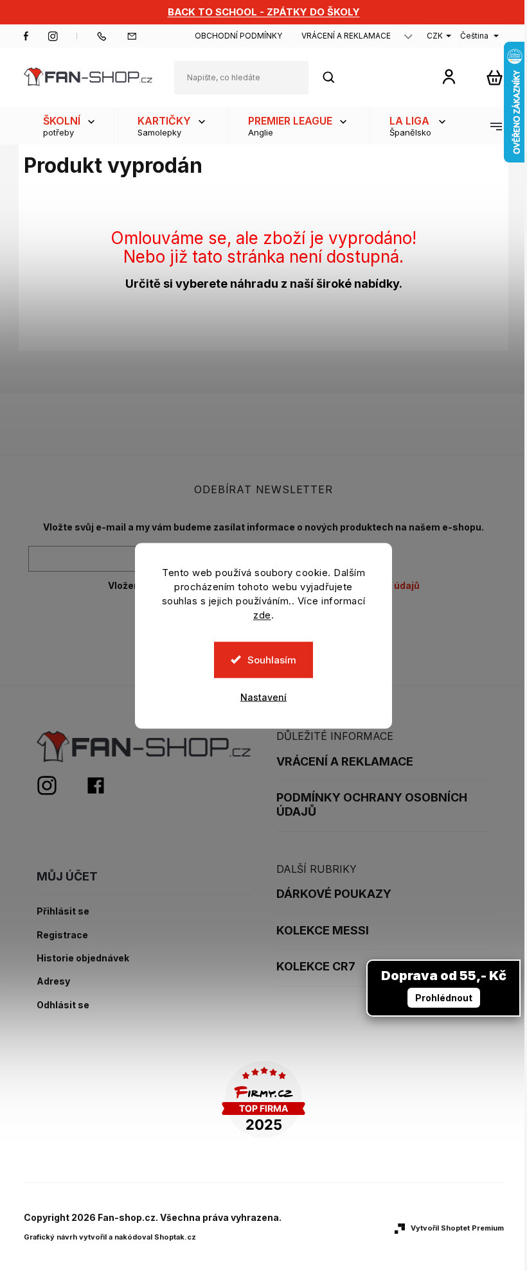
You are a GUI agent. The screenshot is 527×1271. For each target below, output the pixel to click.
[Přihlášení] (449, 76)
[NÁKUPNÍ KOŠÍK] (494, 77)
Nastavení (263, 696)
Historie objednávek (83, 958)
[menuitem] (71, 126)
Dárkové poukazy (333, 893)
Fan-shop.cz (26, 36)
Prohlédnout (443, 997)
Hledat (335, 77)
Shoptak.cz (175, 1236)
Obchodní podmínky (238, 35)
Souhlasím (271, 659)
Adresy (53, 981)
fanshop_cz (53, 36)
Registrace (62, 935)
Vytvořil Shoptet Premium (457, 1227)
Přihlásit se (63, 911)
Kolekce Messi (322, 930)
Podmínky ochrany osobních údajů (371, 804)
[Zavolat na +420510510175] (111, 36)
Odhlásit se (63, 1005)
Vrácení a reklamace (346, 35)
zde (262, 614)
